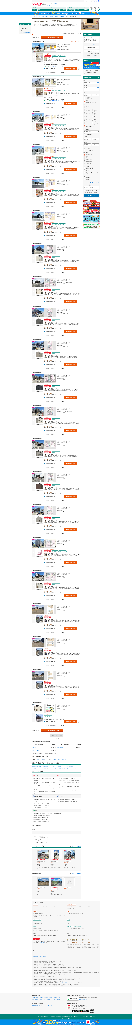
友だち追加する (74, 998)
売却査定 (77, 9)
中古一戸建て (63, 9)
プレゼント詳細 (41, 942)
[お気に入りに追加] (78, 68)
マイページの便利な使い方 (25, 32)
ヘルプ (82, 1)
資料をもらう (70, 69)
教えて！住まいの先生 (47, 1005)
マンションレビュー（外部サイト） (63, 982)
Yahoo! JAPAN (77, 1)
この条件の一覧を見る (76, 846)
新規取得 (55, 3)
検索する (92, 195)
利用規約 (60, 1016)
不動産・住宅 (35, 997)
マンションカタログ (36, 1005)
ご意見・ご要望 (82, 1016)
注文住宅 (69, 9)
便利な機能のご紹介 (83, 999)
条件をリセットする (96, 44)
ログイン (48, 5)
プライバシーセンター (52, 1016)
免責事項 (76, 1016)
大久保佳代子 (94, 1)
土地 (73, 9)
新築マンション (41, 9)
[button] (34, 852)
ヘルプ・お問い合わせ (91, 1016)
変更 (98, 82)
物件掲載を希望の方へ (68, 1016)
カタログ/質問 (84, 9)
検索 (98, 1)
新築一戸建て (56, 9)
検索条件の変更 (87, 77)
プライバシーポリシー (41, 1016)
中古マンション (49, 9)
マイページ (92, 55)
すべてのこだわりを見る (94, 182)
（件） (35, 747)
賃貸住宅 (35, 9)
